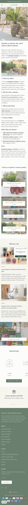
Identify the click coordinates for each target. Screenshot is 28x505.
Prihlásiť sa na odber (21, 256)
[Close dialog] (26, 248)
